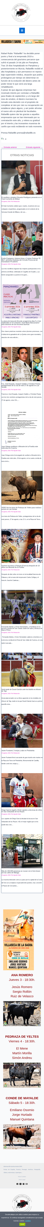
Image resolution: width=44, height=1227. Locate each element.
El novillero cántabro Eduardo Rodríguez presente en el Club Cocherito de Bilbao (21, 198)
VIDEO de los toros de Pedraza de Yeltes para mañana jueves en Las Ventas (21, 508)
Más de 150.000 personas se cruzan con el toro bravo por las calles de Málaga (20, 872)
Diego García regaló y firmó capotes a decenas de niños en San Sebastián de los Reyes (21, 811)
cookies (28, 1221)
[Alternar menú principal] (22, 30)
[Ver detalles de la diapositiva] (22, 1013)
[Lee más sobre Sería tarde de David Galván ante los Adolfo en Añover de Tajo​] (22, 669)
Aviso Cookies (22, 1176)
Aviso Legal (22, 1179)
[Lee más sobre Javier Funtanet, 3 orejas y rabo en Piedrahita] (22, 730)
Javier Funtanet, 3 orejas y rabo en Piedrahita (17, 750)
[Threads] (20, 1184)
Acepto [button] (22, 1224)
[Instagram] (23, 1184)
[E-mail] (27, 1184)
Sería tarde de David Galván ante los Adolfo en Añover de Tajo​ (21, 690)
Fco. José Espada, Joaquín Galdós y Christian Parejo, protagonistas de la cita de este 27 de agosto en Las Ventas (21, 385)
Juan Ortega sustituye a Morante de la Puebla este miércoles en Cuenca (19, 447)
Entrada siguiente (34, 147)
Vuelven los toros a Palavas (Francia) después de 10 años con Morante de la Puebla (20, 566)
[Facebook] (17, 1184)
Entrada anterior (9, 147)
